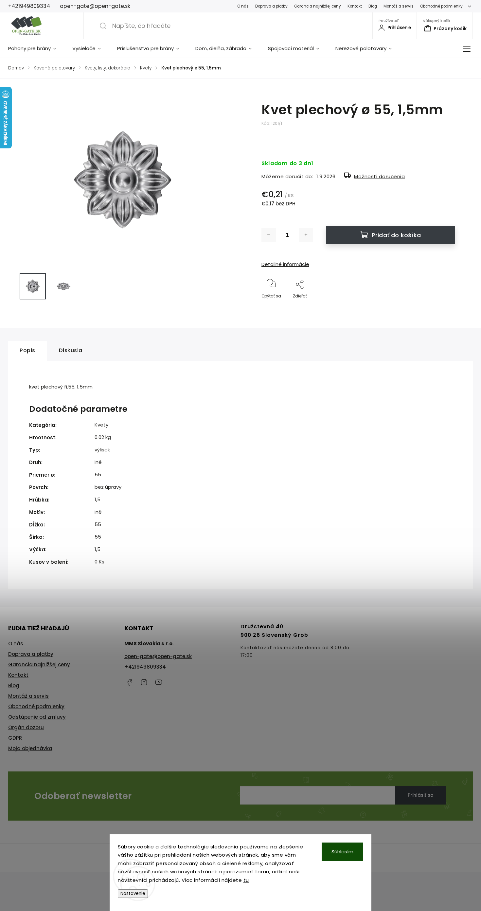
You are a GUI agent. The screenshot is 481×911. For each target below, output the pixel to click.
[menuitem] (36, 48)
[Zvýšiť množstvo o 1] (306, 235)
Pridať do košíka (396, 235)
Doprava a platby (271, 6)
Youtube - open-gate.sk (159, 682)
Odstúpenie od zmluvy (37, 716)
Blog (372, 6)
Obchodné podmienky (441, 6)
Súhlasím (342, 851)
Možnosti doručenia (379, 176)
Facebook (129, 682)
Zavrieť (443, 307)
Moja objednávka (30, 748)
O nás (243, 6)
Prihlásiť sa (421, 795)
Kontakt (354, 6)
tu (246, 880)
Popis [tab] (27, 350)
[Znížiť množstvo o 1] (268, 235)
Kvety (101, 424)
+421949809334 (145, 666)
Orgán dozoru (26, 727)
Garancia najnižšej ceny (317, 6)
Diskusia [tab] (70, 350)
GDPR (15, 737)
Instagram (144, 682)
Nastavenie (132, 893)
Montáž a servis (398, 6)
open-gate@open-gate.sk (158, 656)
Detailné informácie (285, 264)
